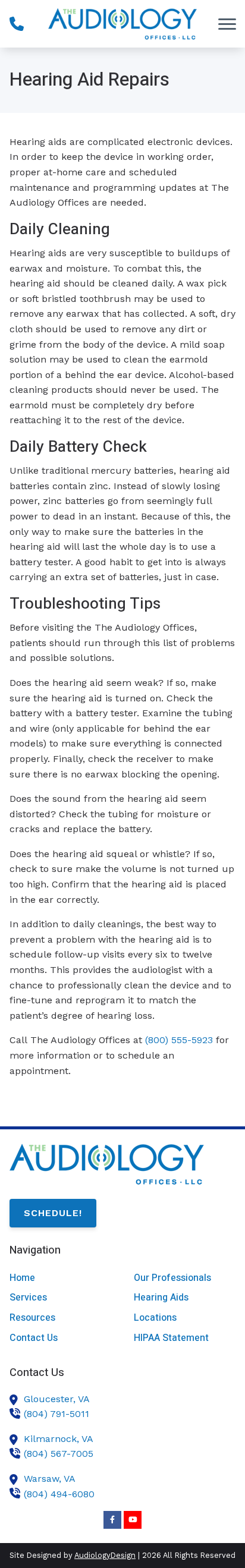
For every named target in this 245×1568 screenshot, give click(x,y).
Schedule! (53, 1212)
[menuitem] (60, 1278)
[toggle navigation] (227, 24)
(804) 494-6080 (59, 1494)
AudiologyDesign (105, 1555)
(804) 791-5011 (56, 1413)
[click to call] (17, 24)
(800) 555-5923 (179, 1040)
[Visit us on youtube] (133, 1520)
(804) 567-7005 (58, 1453)
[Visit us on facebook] (112, 1520)
